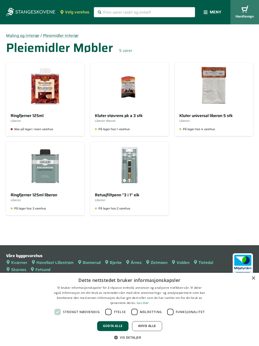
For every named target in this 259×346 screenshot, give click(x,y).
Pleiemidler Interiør (61, 35)
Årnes (136, 262)
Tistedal (206, 262)
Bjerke (116, 262)
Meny (215, 12)
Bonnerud (92, 262)
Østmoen (159, 262)
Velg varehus (77, 12)
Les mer (143, 303)
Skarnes (18, 269)
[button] (129, 337)
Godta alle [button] (113, 326)
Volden (183, 262)
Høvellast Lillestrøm (55, 262)
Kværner (19, 262)
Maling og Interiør (22, 35)
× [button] (253, 278)
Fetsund (42, 269)
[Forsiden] (30, 12)
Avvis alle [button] (147, 326)
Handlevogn (244, 16)
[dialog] (129, 309)
